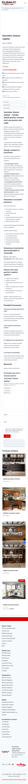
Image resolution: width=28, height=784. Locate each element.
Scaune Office (5, 734)
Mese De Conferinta (7, 687)
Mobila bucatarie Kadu (10, 570)
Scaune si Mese (6, 727)
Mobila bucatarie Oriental (11, 479)
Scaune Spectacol (7, 737)
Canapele (4, 670)
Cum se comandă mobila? (8, 628)
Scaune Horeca (6, 732)
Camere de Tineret (11, 97)
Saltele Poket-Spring (7, 704)
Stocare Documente (7, 690)
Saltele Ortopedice (7, 707)
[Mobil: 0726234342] (24, 542)
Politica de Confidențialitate (9, 779)
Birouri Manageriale (7, 680)
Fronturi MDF (5, 668)
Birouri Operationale (7, 682)
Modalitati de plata (7, 633)
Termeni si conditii (7, 641)
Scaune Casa (5, 729)
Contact (4, 643)
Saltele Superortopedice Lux (10, 712)
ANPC (3, 646)
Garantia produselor (7, 636)
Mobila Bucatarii (6, 653)
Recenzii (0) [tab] (7, 105)
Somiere (4, 715)
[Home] (2, 8)
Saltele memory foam (7, 702)
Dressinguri (5, 660)
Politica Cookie (22, 779)
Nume (6, 414)
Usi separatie (5, 724)
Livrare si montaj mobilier (8, 638)
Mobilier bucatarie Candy (11, 513)
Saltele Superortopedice (8, 710)
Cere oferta (5, 66)
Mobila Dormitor (6, 655)
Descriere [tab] (6, 102)
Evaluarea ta (7, 388)
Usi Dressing (5, 721)
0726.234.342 (12, 70)
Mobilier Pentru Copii (7, 665)
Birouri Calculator (6, 677)
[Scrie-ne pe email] (24, 539)
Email (5, 422)
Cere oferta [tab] (7, 108)
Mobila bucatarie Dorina (11, 605)
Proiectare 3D (5, 631)
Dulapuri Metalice (6, 695)
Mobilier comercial (7, 692)
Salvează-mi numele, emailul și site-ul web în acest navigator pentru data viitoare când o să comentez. (14, 430)
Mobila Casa (17, 97)
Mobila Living (5, 658)
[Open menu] (24, 3)
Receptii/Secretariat (7, 685)
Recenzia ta (7, 393)
